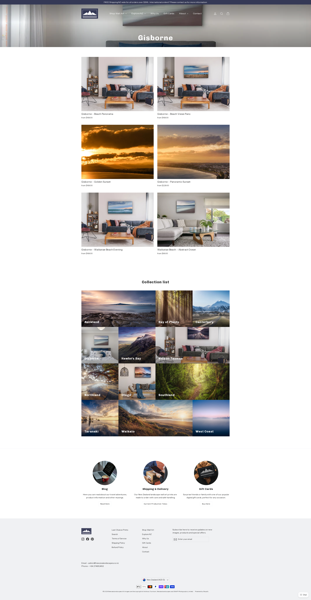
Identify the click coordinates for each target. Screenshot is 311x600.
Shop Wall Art (117, 13)
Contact (197, 13)
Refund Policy (118, 547)
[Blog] (105, 473)
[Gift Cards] (206, 473)
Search (115, 534)
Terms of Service (119, 539)
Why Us (155, 13)
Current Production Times (155, 504)
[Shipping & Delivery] (155, 473)
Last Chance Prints (120, 530)
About (182, 13)
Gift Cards (169, 13)
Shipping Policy (118, 543)
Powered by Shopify (201, 591)
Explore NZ (137, 13)
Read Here (105, 504)
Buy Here (206, 504)
